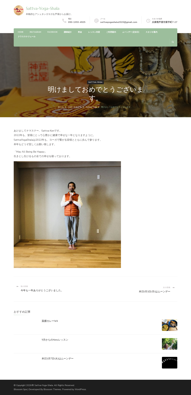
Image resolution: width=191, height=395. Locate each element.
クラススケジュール (27, 36)
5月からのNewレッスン (55, 339)
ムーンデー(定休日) (130, 32)
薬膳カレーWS (50, 321)
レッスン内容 (94, 32)
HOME (20, 32)
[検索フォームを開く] (173, 42)
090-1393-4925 (76, 22)
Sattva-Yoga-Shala (42, 8)
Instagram (35, 32)
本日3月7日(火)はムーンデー (58, 358)
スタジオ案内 (151, 32)
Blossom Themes (52, 389)
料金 (80, 32)
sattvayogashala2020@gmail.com (118, 22)
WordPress (80, 389)
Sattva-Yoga (95, 82)
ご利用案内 (111, 32)
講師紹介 (68, 32)
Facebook (52, 32)
